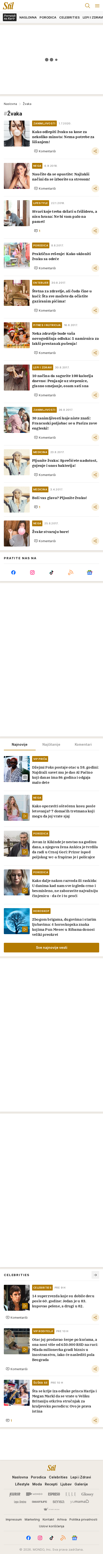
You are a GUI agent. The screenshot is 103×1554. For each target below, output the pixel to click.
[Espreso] (54, 1494)
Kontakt (48, 1519)
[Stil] (7, 6)
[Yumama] (79, 1502)
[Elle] (71, 1494)
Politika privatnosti (83, 1519)
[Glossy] (87, 1494)
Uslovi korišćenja (51, 1526)
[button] (45, 151)
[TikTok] (51, 572)
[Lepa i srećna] (20, 1502)
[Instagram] (32, 572)
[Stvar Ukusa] (51, 1509)
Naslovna (10, 104)
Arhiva (62, 1519)
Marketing (32, 1519)
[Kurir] (14, 1494)
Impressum (14, 1519)
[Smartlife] (39, 1502)
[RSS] (70, 572)
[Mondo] (34, 1494)
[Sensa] (58, 1502)
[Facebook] (13, 572)
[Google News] (89, 572)
